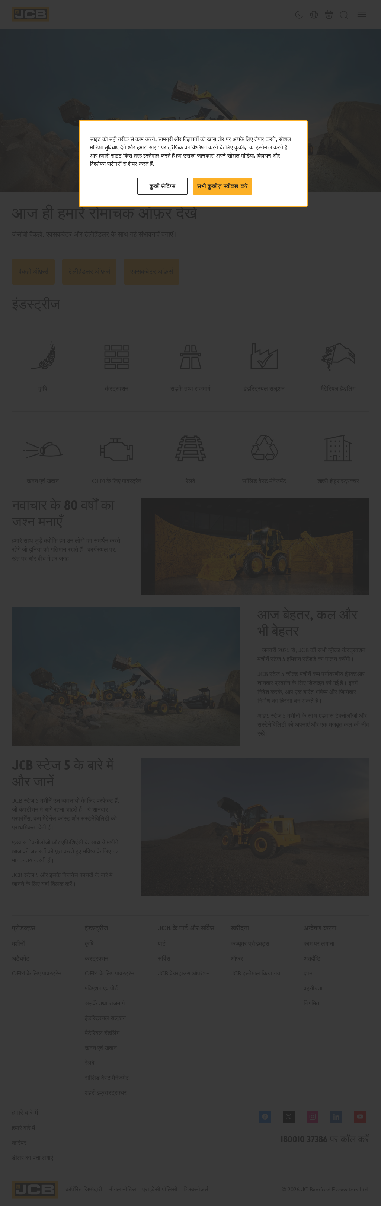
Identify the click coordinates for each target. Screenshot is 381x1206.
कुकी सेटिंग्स (163, 186)
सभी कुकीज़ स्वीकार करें (222, 186)
